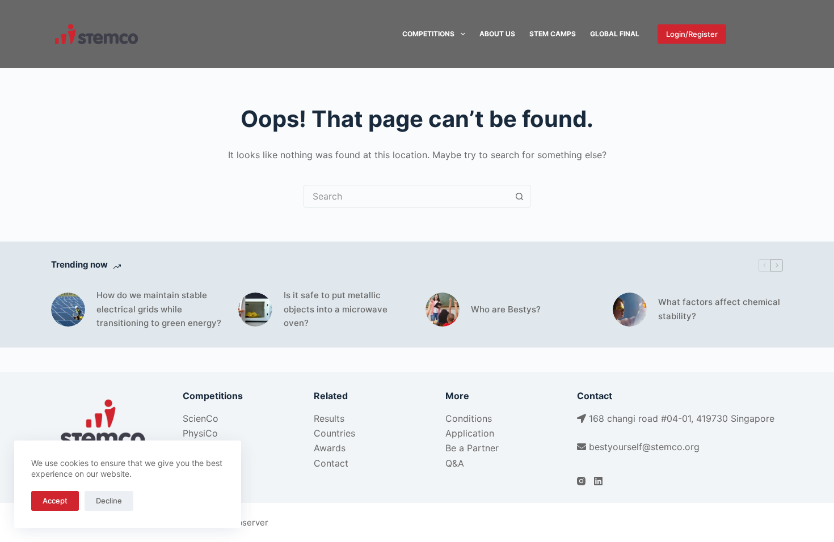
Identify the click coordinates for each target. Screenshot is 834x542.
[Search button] (519, 196)
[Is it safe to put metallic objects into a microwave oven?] (255, 310)
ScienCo (200, 418)
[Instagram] (742, 34)
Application (469, 433)
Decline (109, 500)
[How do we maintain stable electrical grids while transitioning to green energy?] (68, 310)
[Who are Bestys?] (443, 310)
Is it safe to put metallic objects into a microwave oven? (335, 309)
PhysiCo (200, 433)
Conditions (468, 418)
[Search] (778, 34)
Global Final (614, 33)
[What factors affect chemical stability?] (630, 310)
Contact (331, 463)
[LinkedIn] (759, 34)
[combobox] (406, 196)
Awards (330, 448)
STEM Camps (552, 33)
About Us (497, 33)
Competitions (428, 33)
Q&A (454, 463)
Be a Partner (472, 448)
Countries (334, 433)
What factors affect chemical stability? (719, 309)
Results (329, 418)
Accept (55, 500)
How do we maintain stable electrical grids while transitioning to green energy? (158, 309)
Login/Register (692, 34)
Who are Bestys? (506, 309)
